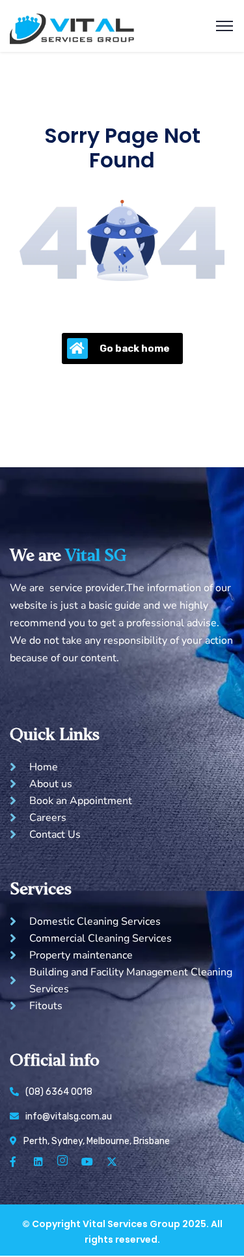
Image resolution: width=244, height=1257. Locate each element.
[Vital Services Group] (72, 25)
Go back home (135, 348)
